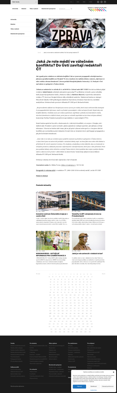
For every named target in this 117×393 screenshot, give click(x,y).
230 (92, 324)
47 (76, 282)
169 (63, 311)
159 (66, 308)
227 (79, 324)
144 (50, 305)
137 (66, 303)
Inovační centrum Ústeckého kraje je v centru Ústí (52, 215)
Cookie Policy (93, 390)
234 (62, 326)
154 (91, 305)
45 (68, 282)
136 (62, 303)
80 (65, 290)
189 (54, 316)
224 (66, 324)
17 (56, 276)
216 (79, 321)
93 (68, 292)
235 (66, 326)
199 (51, 318)
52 (50, 284)
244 (60, 329)
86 (87, 290)
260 (85, 332)
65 (54, 287)
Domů (39, 52)
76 (50, 290)
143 (91, 303)
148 (67, 305)
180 (62, 313)
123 (54, 300)
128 (75, 300)
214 (71, 321)
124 (58, 300)
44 (65, 282)
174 (83, 311)
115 (66, 297)
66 (58, 287)
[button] (113, 372)
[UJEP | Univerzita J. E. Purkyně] (97, 10)
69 (69, 287)
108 (83, 295)
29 (54, 279)
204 (73, 318)
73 (83, 287)
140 (79, 303)
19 (63, 276)
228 (83, 324)
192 (66, 316)
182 (70, 313)
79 (61, 290)
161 (74, 308)
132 (91, 300)
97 (83, 292)
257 (73, 332)
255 (64, 332)
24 (81, 276)
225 (70, 324)
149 (71, 305)
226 (75, 324)
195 (79, 316)
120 (86, 297)
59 (76, 284)
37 (83, 279)
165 (91, 308)
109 (87, 295)
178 (54, 313)
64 (50, 287)
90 (57, 292)
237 (75, 326)
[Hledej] (71, 8)
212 (62, 321)
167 (54, 311)
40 (50, 282)
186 (87, 313)
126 (66, 300)
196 (83, 316)
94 (72, 292)
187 (91, 313)
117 (74, 297)
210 (55, 321)
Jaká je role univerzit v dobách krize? (87, 253)
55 (61, 284)
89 (54, 292)
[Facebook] (98, 2)
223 (62, 324)
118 (78, 297)
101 (54, 295)
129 (79, 300)
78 (58, 290)
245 (64, 329)
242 (51, 329)
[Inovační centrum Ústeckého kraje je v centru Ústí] (52, 200)
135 (58, 303)
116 (70, 297)
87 (90, 290)
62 (87, 284)
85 (83, 290)
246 (69, 329)
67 (61, 287)
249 (81, 329)
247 (73, 329)
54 (57, 284)
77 (54, 290)
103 (62, 295)
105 (70, 295)
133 (50, 303)
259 (81, 332)
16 (52, 276)
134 (54, 303)
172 (75, 311)
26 (88, 276)
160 (70, 308)
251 (90, 329)
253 (56, 332)
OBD (78, 2)
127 (71, 300)
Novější (38, 274)
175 (87, 311)
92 (65, 292)
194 (74, 316)
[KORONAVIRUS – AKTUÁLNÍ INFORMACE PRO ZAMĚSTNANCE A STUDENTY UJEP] (52, 240)
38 (86, 279)
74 (87, 287)
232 (53, 326)
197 (87, 316)
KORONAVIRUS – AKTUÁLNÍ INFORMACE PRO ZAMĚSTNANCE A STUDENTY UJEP (51, 255)
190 (58, 316)
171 (71, 311)
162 (78, 308)
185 (83, 313)
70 (72, 287)
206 (81, 318)
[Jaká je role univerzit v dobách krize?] (88, 240)
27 (92, 276)
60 (79, 284)
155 (50, 308)
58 (72, 284)
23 (77, 276)
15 (49, 276)
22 (73, 276)
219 (91, 321)
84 (79, 290)
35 (76, 279)
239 (83, 326)
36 (79, 279)
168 (58, 311)
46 (72, 282)
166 (50, 311)
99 (91, 292)
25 (84, 276)
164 (87, 308)
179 (58, 313)
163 (83, 308)
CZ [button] (71, 2)
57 (68, 284)
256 (68, 332)
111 (51, 297)
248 (77, 329)
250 (86, 329)
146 (58, 305)
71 (76, 287)
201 (60, 318)
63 (90, 284)
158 (62, 308)
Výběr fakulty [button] (15, 2)
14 (90, 274)
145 (54, 305)
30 (58, 279)
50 (87, 282)
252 (51, 332)
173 (79, 311)
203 (68, 318)
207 (86, 318)
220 (49, 324)
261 (90, 332)
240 (87, 326)
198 (91, 316)
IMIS (84, 2)
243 (56, 329)
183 (74, 313)
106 (75, 295)
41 (54, 282)
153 (87, 305)
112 (55, 297)
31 (61, 279)
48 (80, 282)
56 (65, 284)
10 (77, 274)
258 (77, 332)
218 (87, 321)
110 (91, 295)
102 (58, 295)
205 (77, 318)
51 (90, 282)
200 (56, 318)
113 (58, 297)
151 (79, 305)
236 (70, 326)
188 (50, 316)
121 (90, 297)
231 (49, 326)
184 (78, 313)
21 (70, 276)
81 (68, 290)
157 (58, 308)
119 (82, 297)
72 (80, 287)
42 (57, 282)
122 (50, 300)
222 (58, 324)
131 (87, 300)
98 (87, 292)
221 (53, 324)
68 (65, 287)
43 (61, 282)
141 (83, 303)
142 (87, 303)
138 (70, 303)
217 (83, 321)
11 (80, 274)
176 (91, 311)
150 (75, 305)
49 (83, 282)
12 (84, 274)
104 (66, 295)
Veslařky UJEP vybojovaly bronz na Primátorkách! (86, 215)
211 (58, 321)
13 (87, 274)
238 (79, 326)
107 (79, 295)
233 (58, 326)
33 (68, 279)
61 (83, 284)
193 (70, 316)
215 (75, 321)
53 (54, 284)
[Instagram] (101, 2)
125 (62, 300)
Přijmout (79, 386)
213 (66, 321)
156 (54, 308)
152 (83, 305)
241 (92, 326)
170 (67, 311)
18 (59, 276)
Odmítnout (93, 386)
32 (65, 279)
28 (50, 279)
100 (50, 295)
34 (72, 279)
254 (60, 332)
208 (90, 318)
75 (90, 287)
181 (66, 313)
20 (66, 276)
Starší (103, 274)
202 (64, 318)
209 (50, 321)
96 (79, 292)
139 (74, 303)
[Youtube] (105, 2)
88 (50, 292)
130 (83, 300)
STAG (90, 2)
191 (62, 316)
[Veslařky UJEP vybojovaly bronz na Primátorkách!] (88, 200)
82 (72, 290)
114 (62, 297)
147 (62, 305)
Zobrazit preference (107, 386)
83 (76, 290)
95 (76, 292)
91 (61, 292)
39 (90, 279)
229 (87, 324)
